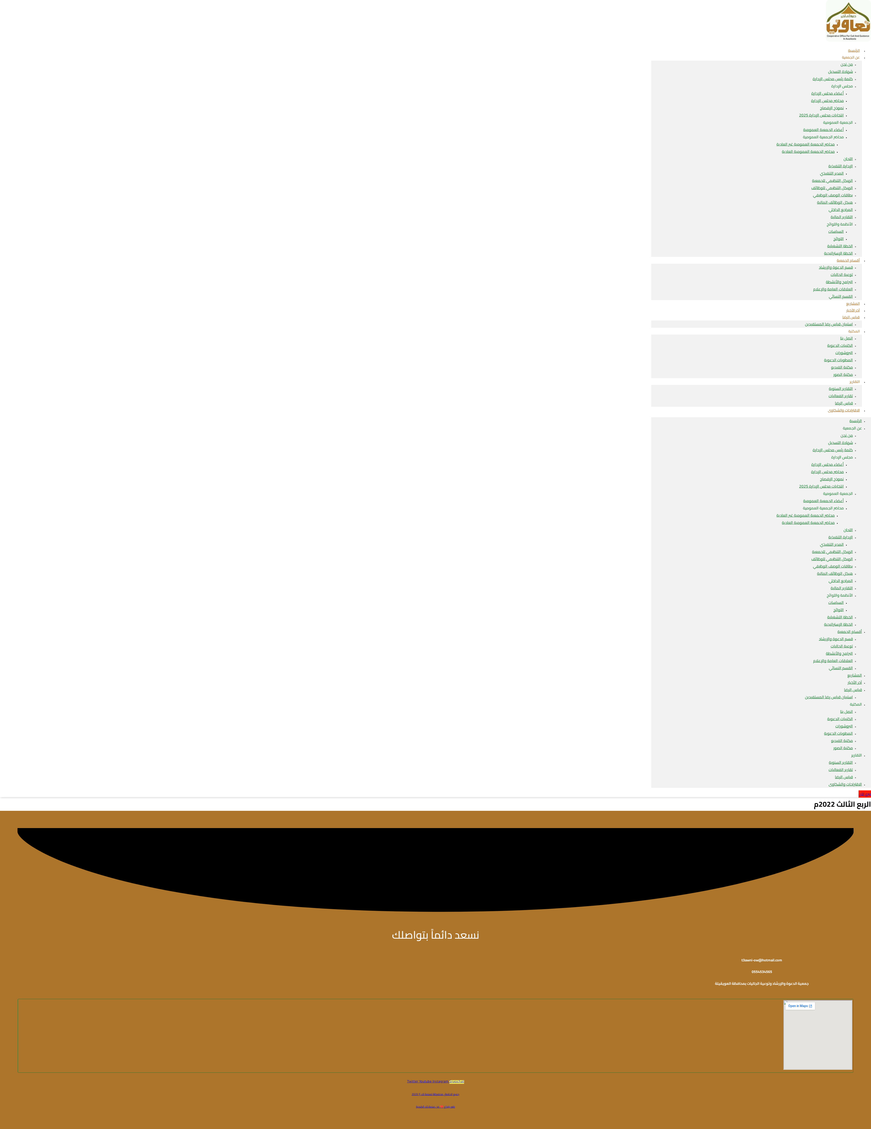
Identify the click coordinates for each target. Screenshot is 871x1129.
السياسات (836, 231)
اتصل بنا (846, 338)
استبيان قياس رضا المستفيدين (829, 324)
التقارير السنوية (841, 388)
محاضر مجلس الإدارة (827, 100)
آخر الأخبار (855, 682)
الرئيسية (855, 420)
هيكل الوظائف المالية (835, 202)
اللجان (848, 158)
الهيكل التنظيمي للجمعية (832, 180)
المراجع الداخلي (841, 209)
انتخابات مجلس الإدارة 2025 (821, 115)
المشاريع (854, 675)
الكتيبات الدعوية (840, 345)
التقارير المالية (842, 217)
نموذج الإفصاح (832, 108)
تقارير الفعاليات (841, 395)
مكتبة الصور (843, 374)
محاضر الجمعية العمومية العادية (808, 151)
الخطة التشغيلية (840, 246)
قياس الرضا (851, 317)
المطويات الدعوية (838, 360)
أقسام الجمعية (848, 260)
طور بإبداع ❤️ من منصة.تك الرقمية (435, 1106)
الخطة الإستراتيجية (838, 624)
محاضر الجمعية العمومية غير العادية (805, 144)
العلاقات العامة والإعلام (833, 289)
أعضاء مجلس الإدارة (827, 93)
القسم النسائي (841, 296)
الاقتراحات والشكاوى (844, 410)
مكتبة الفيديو (842, 367)
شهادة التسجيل (840, 71)
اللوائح (838, 238)
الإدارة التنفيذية (840, 166)
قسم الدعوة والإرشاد (836, 267)
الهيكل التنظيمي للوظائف (832, 187)
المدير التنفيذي (832, 173)
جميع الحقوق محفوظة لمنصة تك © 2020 (435, 1094)
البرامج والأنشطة (839, 281)
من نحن (847, 64)
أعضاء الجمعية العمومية (823, 129)
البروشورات (844, 352)
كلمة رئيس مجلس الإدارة (833, 78)
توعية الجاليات (842, 274)
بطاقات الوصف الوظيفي (833, 195)
